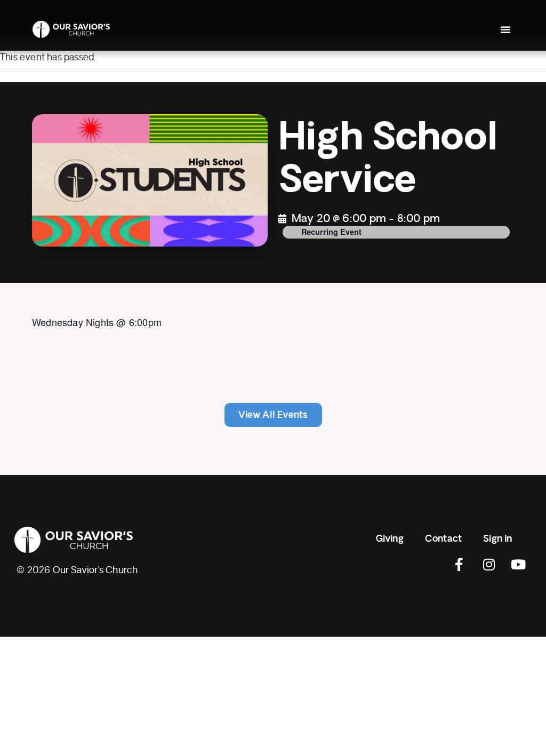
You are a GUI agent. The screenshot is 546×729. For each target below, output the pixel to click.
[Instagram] (489, 564)
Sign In (497, 539)
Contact (443, 539)
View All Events (273, 415)
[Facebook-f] (459, 564)
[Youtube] (518, 564)
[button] (505, 29)
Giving (390, 539)
